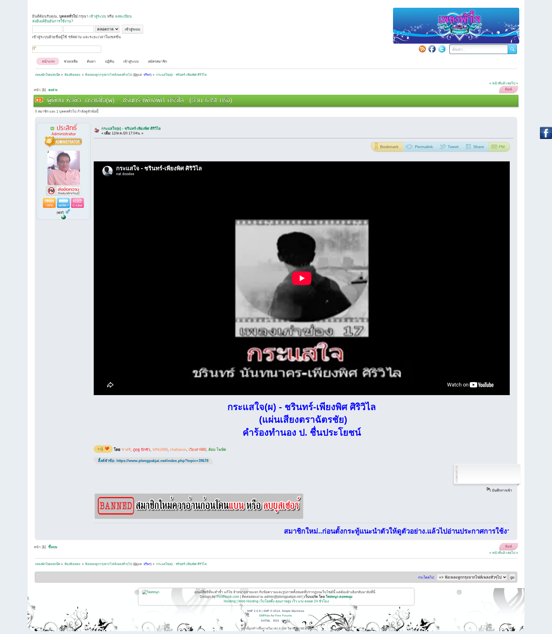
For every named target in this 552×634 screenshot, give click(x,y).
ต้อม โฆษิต (217, 449)
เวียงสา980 (197, 449)
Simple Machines (293, 610)
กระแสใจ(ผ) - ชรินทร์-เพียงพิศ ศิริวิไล (131, 128)
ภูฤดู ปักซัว (141, 449)
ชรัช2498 (160, 449)
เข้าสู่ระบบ (97, 16)
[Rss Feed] (422, 48)
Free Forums (283, 615)
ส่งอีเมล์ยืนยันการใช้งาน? (52, 21)
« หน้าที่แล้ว (498, 83)
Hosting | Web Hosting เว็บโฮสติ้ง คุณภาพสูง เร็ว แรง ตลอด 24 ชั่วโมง (276, 601)
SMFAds (264, 615)
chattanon (178, 449)
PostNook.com (227, 597)
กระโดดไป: (426, 577)
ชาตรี (126, 449)
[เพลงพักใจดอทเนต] (63, 217)
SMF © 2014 (271, 610)
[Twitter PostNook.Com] (441, 48)
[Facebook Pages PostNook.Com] (432, 48)
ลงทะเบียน (123, 16)
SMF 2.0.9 (254, 610)
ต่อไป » (512, 83)
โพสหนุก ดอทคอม (339, 597)
